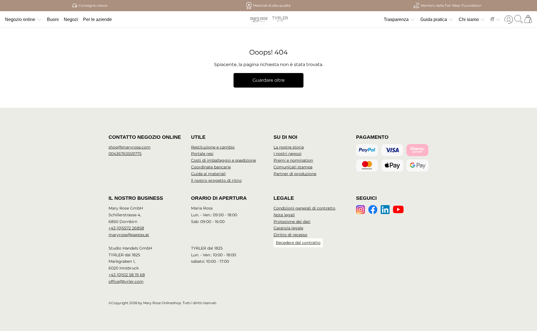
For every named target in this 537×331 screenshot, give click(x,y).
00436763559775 (125, 153)
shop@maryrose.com (129, 147)
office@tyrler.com (126, 281)
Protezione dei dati (292, 221)
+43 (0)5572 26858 (126, 228)
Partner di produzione (295, 173)
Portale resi (202, 153)
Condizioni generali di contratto (304, 208)
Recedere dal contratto (298, 242)
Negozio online (20, 19)
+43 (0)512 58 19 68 (127, 274)
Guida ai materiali (208, 173)
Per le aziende (97, 19)
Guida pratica (433, 19)
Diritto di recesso (290, 234)
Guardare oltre (269, 80)
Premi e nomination (293, 160)
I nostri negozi (288, 153)
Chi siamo (469, 19)
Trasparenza (396, 19)
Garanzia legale (288, 228)
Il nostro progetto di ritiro (216, 180)
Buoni (53, 19)
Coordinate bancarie (211, 167)
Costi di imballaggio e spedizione (223, 160)
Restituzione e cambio (213, 147)
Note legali (284, 214)
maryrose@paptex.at (129, 234)
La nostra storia (289, 147)
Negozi (71, 19)
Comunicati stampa (293, 167)
